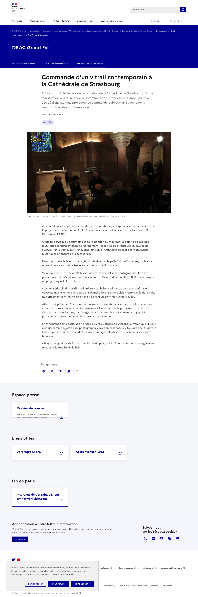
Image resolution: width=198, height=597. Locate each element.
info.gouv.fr (149, 568)
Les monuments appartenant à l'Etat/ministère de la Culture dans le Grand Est (75, 31)
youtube (178, 538)
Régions (155, 20)
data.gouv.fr (107, 568)
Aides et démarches (56, 63)
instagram (170, 538)
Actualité (47, 122)
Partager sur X (52, 371)
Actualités (17, 20)
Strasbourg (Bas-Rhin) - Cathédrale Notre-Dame (132, 31)
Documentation (85, 20)
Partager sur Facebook (44, 371)
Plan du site (167, 585)
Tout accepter (82, 583)
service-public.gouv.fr (171, 568)
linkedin (153, 538)
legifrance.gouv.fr (128, 568)
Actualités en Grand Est (88, 63)
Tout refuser (58, 583)
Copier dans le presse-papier (76, 371)
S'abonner (20, 539)
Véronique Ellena (29, 452)
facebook (162, 538)
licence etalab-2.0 (71, 593)
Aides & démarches (62, 20)
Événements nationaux (112, 20)
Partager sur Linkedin (60, 371)
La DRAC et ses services (23, 63)
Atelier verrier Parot (90, 452)
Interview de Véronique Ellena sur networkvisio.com (38, 497)
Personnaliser (35, 583)
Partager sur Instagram (68, 371)
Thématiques (176, 20)
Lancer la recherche (183, 9)
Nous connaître (37, 20)
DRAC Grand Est (19, 31)
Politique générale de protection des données (139, 585)
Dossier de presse (30, 408)
